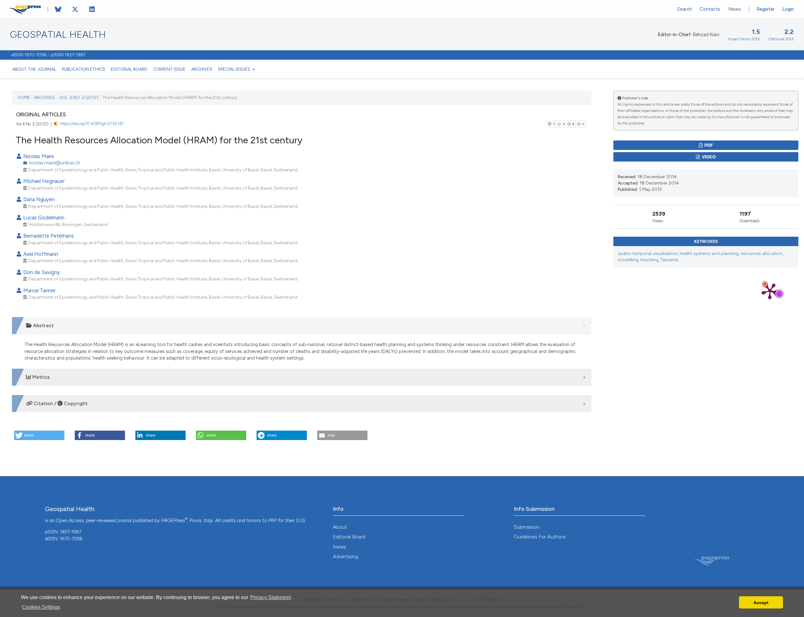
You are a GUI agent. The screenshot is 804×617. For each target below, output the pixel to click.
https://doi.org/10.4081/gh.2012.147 (92, 123)
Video (708, 156)
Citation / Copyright (60, 403)
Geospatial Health (58, 35)
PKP (272, 520)
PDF (708, 145)
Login (788, 9)
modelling (628, 259)
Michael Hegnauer (43, 181)
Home (24, 97)
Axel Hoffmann (40, 254)
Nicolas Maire (38, 156)
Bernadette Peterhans (48, 236)
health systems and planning (709, 253)
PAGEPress (173, 520)
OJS (300, 520)
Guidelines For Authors (540, 537)
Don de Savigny (41, 272)
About (340, 527)
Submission (527, 527)
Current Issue (169, 69)
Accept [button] (761, 602)
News (734, 9)
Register (765, 9)
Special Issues (234, 69)
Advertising (345, 556)
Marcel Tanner (39, 290)
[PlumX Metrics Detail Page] (770, 291)
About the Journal (34, 69)
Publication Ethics (83, 69)
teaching (649, 259)
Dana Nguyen (38, 199)
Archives (201, 69)
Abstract (43, 325)
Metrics (40, 377)
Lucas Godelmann (43, 217)
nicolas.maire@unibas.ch (54, 163)
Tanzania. (669, 259)
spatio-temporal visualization (647, 253)
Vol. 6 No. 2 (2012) (78, 97)
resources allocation (761, 253)
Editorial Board (129, 69)
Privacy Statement (270, 597)
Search (684, 9)
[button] (39, 435)
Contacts (710, 9)
